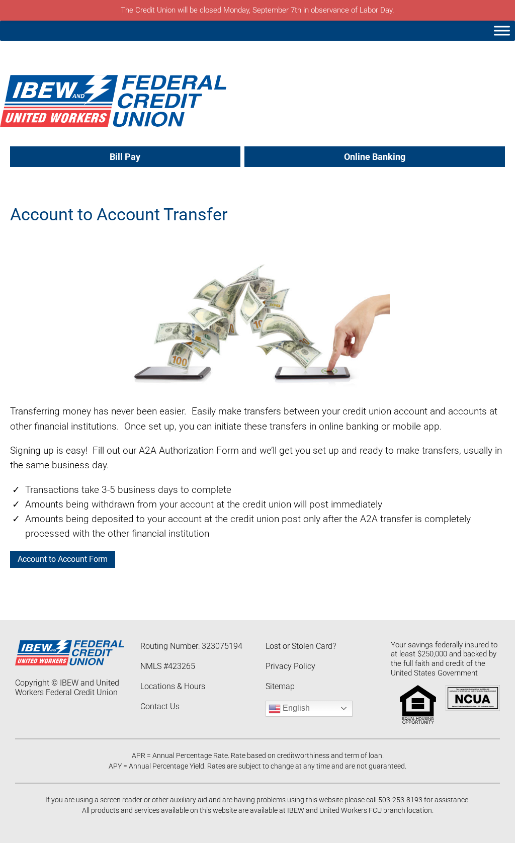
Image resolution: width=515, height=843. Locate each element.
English (295, 708)
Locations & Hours (172, 686)
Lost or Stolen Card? (301, 646)
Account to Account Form (63, 559)
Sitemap (280, 686)
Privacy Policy (290, 666)
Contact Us (160, 706)
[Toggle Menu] (502, 30)
